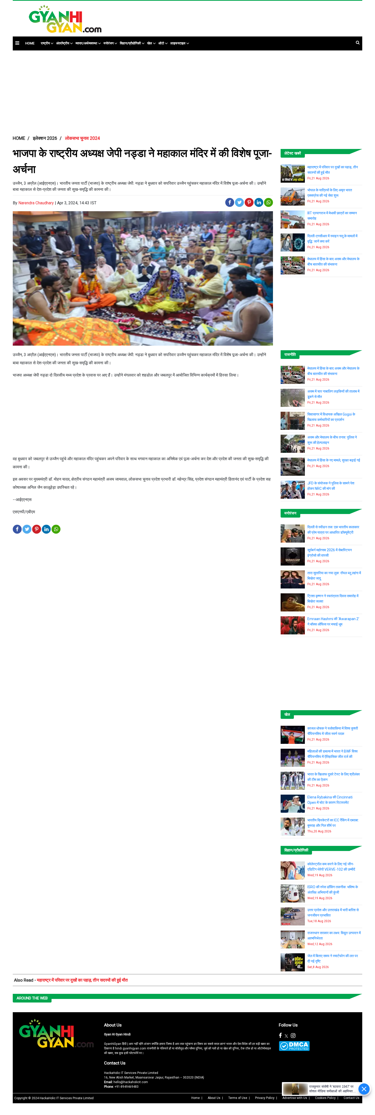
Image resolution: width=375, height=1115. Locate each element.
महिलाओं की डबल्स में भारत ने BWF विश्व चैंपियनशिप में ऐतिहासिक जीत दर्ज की (332, 754)
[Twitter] (286, 1036)
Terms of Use (237, 1098)
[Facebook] (280, 1036)
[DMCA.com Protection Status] (294, 1046)
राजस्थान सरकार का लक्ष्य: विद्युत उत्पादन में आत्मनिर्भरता (334, 935)
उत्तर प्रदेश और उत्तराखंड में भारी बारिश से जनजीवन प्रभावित (333, 912)
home (29, 43)
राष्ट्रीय (45, 43)
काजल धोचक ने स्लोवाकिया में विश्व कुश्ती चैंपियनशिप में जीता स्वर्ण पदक (332, 731)
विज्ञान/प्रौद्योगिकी (130, 43)
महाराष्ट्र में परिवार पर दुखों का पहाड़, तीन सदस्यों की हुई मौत (332, 169)
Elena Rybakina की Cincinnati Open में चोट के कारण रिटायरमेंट (330, 800)
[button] (17, 43)
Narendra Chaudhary (36, 203)
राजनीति (290, 354)
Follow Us (288, 1025)
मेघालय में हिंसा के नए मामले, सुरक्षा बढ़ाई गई (333, 460)
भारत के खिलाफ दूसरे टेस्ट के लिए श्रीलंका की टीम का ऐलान (333, 777)
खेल (149, 43)
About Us (113, 1025)
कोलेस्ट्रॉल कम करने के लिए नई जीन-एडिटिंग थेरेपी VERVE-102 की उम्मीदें (331, 866)
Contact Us (115, 1063)
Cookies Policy (325, 1098)
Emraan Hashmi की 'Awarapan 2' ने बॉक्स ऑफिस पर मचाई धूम (333, 621)
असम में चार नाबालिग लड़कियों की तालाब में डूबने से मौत (333, 394)
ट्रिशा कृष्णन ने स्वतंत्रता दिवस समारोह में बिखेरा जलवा (332, 598)
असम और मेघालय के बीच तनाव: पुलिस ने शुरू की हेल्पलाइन (332, 440)
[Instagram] (293, 1036)
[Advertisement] (227, 16)
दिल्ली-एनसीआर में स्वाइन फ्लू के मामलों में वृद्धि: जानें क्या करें (332, 238)
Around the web (32, 998)
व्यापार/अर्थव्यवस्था (86, 43)
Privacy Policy (264, 1098)
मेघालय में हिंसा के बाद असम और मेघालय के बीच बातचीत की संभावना (333, 261)
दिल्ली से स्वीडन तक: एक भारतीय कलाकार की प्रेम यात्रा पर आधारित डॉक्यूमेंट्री (333, 529)
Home (195, 1098)
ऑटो (161, 43)
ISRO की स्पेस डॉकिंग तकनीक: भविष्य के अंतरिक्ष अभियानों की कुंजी (332, 889)
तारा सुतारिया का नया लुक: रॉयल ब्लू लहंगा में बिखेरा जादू (334, 575)
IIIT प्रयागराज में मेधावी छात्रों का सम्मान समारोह (332, 215)
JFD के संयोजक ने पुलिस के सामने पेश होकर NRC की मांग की (330, 486)
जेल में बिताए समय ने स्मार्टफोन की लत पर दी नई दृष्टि (332, 958)
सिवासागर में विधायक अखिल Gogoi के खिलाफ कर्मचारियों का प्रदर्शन (331, 417)
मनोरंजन (109, 43)
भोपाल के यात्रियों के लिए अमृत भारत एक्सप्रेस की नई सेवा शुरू (329, 192)
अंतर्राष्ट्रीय (62, 43)
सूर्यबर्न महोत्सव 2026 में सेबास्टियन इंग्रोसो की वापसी (329, 552)
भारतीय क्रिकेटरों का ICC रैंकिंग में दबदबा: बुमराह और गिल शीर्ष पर (333, 823)
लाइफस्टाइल (177, 43)
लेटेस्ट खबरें (292, 153)
